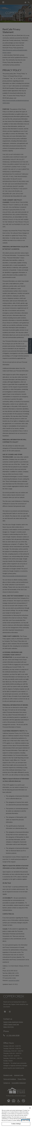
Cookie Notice (25, 1120)
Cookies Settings (16, 1124)
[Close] (30, 1108)
